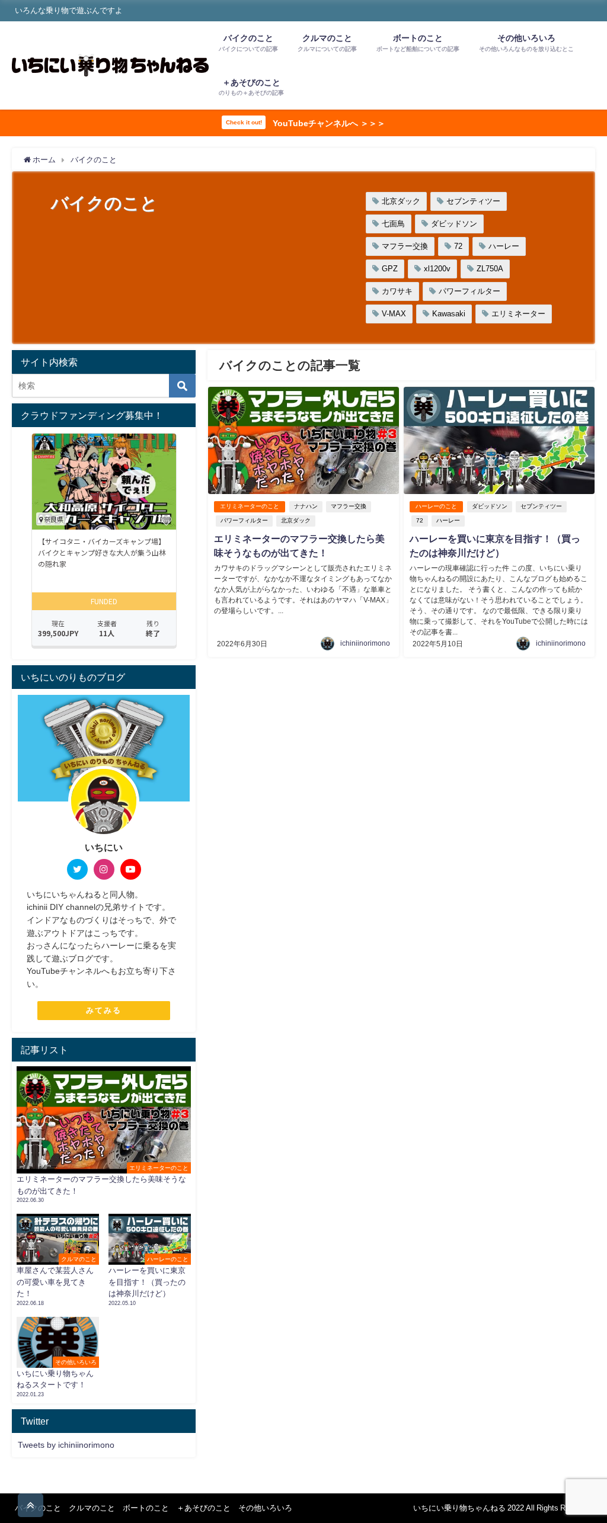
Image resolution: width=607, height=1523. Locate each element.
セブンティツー (473, 201)
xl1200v (437, 268)
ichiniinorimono (365, 643)
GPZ (390, 268)
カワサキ (397, 291)
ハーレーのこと (436, 506)
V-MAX (394, 314)
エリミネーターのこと (249, 506)
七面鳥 (393, 223)
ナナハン (306, 506)
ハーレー (503, 246)
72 (458, 246)
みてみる (104, 1010)
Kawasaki (448, 314)
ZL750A (490, 268)
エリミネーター (518, 314)
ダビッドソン (454, 223)
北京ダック (401, 201)
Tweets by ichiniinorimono (66, 1445)
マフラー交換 (405, 246)
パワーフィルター (469, 291)
